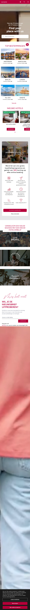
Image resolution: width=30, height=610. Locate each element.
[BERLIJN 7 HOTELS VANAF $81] (8, 69)
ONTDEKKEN (11, 129)
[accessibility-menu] (27, 44)
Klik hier (4, 325)
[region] (15, 599)
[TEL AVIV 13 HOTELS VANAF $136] (8, 87)
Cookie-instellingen (15, 599)
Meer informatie (15, 213)
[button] (20, 2)
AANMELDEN (23, 321)
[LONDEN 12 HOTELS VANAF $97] (22, 69)
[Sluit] (29, 42)
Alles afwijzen (15, 603)
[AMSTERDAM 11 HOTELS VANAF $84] (8, 51)
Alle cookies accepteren (15, 607)
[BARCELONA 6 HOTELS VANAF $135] (22, 51)
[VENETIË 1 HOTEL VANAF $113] (22, 87)
